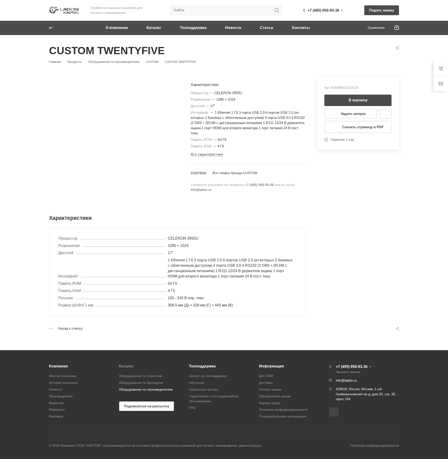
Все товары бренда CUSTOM (235, 173)
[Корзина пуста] (396, 28)
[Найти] (278, 10)
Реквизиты (57, 409)
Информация (271, 366)
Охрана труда (269, 403)
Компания (58, 366)
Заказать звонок (348, 372)
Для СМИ (266, 376)
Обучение (196, 382)
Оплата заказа (270, 389)
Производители (61, 396)
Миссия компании (63, 376)
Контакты (56, 416)
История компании (63, 382)
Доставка (266, 382)
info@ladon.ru (201, 190)
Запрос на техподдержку (208, 376)
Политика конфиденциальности (283, 409)
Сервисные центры (203, 389)
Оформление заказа (274, 396)
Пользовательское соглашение (282, 416)
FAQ (192, 407)
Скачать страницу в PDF (363, 127)
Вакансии (56, 403)
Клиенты (55, 389)
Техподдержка (202, 366)
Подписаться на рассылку (146, 406)
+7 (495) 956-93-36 (323, 10)
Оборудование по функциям (141, 382)
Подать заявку (381, 10)
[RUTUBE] (334, 411)
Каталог (126, 366)
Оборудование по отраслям (140, 376)
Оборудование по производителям (146, 389)
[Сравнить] (386, 114)
